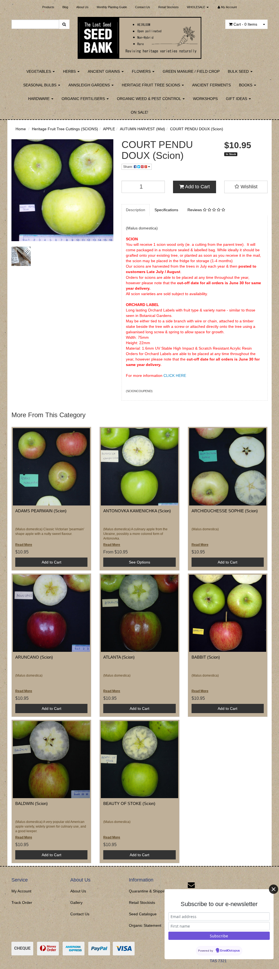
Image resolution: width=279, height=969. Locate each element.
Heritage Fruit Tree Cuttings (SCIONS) (65, 129)
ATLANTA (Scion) (119, 657)
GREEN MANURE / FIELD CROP (191, 71)
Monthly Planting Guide (112, 7)
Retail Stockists (168, 7)
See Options (139, 562)
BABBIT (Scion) (206, 657)
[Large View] (21, 256)
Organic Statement (145, 925)
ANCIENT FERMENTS (211, 85)
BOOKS (246, 85)
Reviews (195, 210)
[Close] (273, 889)
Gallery (76, 902)
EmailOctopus (230, 950)
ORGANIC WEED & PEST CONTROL (149, 98)
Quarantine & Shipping (148, 891)
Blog (65, 7)
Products (48, 7)
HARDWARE (39, 98)
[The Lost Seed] (140, 36)
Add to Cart (197, 186)
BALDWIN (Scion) (31, 803)
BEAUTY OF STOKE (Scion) (129, 803)
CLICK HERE (174, 375)
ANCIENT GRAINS (104, 71)
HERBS (70, 71)
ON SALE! (139, 112)
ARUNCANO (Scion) (34, 657)
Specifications (166, 210)
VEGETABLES (39, 71)
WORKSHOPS (205, 98)
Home (21, 129)
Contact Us (142, 7)
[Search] (64, 24)
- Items (245, 24)
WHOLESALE (196, 7)
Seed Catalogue (143, 914)
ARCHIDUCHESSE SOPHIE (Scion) (225, 510)
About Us (82, 7)
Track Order (21, 902)
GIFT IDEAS (237, 98)
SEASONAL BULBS (40, 85)
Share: (128, 167)
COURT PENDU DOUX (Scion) (196, 129)
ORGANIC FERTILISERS (84, 98)
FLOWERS (142, 71)
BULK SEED (239, 71)
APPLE (109, 129)
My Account (21, 891)
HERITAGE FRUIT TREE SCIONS (151, 85)
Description (135, 210)
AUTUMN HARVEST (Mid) (142, 129)
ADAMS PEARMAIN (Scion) (40, 510)
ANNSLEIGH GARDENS (89, 85)
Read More (23, 545)
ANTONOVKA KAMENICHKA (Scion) (137, 510)
